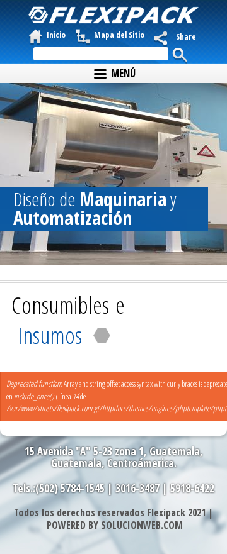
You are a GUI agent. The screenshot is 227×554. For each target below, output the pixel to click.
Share (186, 36)
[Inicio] (113, 15)
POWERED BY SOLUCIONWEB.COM (115, 525)
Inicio (56, 34)
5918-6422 (192, 488)
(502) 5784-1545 (70, 488)
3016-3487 (137, 488)
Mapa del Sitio (119, 34)
